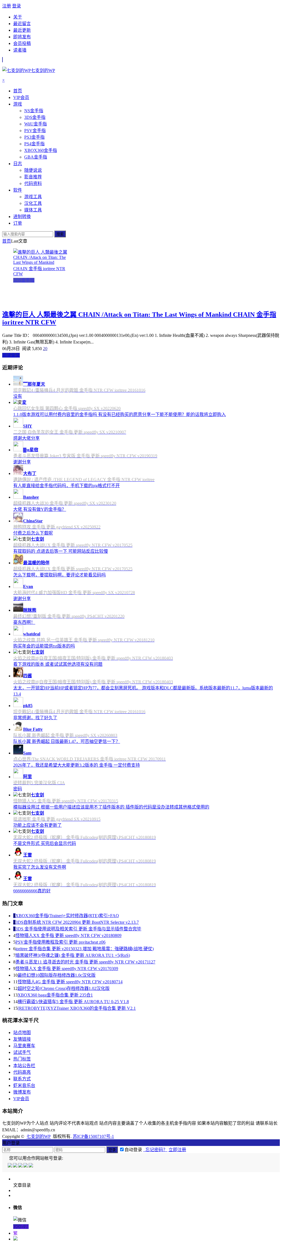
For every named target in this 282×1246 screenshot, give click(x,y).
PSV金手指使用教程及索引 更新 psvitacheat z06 (60, 942)
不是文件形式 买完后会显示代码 (44, 843)
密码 (17, 788)
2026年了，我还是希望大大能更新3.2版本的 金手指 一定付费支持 (76, 765)
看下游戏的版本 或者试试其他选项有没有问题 (57, 664)
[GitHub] (31, 1166)
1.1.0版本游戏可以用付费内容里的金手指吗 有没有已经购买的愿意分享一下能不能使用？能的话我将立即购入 (119, 414)
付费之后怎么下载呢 (33, 533)
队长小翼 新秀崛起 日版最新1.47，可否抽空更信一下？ (66, 741)
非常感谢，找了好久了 (35, 717)
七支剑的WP (38, 1136)
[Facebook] (15, 1166)
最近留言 (22, 23)
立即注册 (177, 1149)
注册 (6, 6)
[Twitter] (20, 1166)
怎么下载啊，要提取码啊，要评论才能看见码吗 (59, 575)
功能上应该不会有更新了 (37, 825)
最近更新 (22, 30)
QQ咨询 (21, 1226)
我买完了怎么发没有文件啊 (39, 867)
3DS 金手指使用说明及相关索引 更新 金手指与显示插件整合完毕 (78, 929)
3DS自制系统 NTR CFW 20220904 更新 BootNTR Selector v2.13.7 (77, 922)
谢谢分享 (22, 462)
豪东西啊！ (24, 622)
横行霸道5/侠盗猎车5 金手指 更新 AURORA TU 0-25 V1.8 (73, 1001)
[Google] (26, 1166)
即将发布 (22, 36)
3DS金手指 (23, 280)
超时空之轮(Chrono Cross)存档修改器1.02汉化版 (64, 988)
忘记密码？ (155, 1149)
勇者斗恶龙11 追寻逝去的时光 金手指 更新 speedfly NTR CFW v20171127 (85, 962)
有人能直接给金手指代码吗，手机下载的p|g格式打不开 (66, 485)
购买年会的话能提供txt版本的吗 (44, 646)
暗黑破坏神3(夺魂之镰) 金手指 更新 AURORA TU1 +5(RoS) (72, 955)
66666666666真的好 (32, 890)
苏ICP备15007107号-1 (93, 1136)
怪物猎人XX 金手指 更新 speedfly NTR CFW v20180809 (68, 935)
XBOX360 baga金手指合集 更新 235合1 (55, 995)
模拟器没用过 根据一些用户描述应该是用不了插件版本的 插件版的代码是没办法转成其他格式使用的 (111, 807)
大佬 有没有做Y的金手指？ (39, 509)
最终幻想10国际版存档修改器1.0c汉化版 (57, 975)
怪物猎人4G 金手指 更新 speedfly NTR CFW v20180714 (70, 981)
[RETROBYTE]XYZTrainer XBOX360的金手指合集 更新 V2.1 (77, 1008)
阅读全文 (11, 355)
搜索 (60, 234)
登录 (16, 6)
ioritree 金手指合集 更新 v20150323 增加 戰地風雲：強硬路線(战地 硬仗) (84, 948)
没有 (17, 396)
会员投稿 (22, 43)
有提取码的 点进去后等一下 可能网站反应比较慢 (60, 551)
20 (45, 348)
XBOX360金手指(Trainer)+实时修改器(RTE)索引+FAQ (67, 915)
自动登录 (133, 1149)
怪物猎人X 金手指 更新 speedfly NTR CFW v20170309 (66, 968)
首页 (6, 241)
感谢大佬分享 (26, 438)
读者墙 (19, 50)
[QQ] (10, 1166)
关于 (17, 17)
